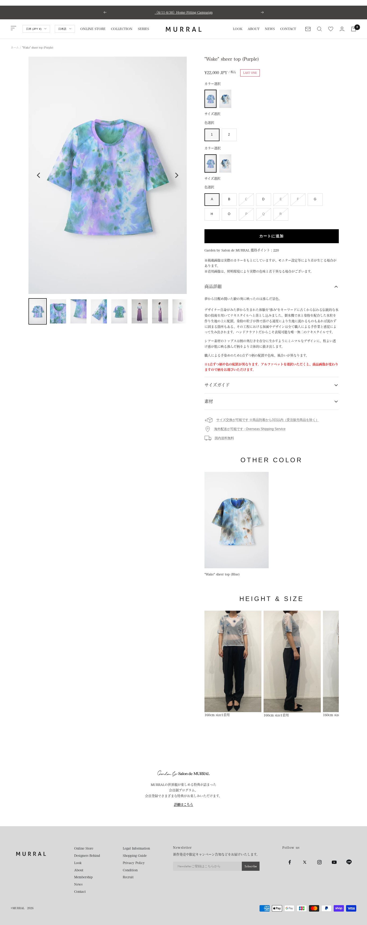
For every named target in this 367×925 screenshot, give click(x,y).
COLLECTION (121, 28)
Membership (83, 877)
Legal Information (136, 848)
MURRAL (18, 908)
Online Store (83, 848)
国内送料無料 (224, 438)
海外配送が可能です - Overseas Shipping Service (250, 429)
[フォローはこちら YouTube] (334, 862)
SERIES (143, 28)
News (78, 884)
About (78, 870)
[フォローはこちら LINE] (348, 862)
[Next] (176, 175)
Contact (80, 891)
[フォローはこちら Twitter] (304, 862)
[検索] (319, 29)
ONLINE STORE (93, 28)
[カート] (353, 29)
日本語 (62, 28)
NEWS (270, 28)
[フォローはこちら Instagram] (319, 862)
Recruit (128, 877)
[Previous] (39, 175)
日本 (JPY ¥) (33, 28)
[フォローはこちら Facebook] (289, 862)
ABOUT (254, 28)
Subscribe (250, 866)
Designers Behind (87, 855)
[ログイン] (342, 29)
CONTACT (288, 28)
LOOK (237, 28)
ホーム (15, 47)
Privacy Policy (134, 862)
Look (78, 862)
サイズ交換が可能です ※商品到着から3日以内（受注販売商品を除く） (267, 420)
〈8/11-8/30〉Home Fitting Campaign (184, 12)
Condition (130, 870)
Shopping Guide (135, 855)
